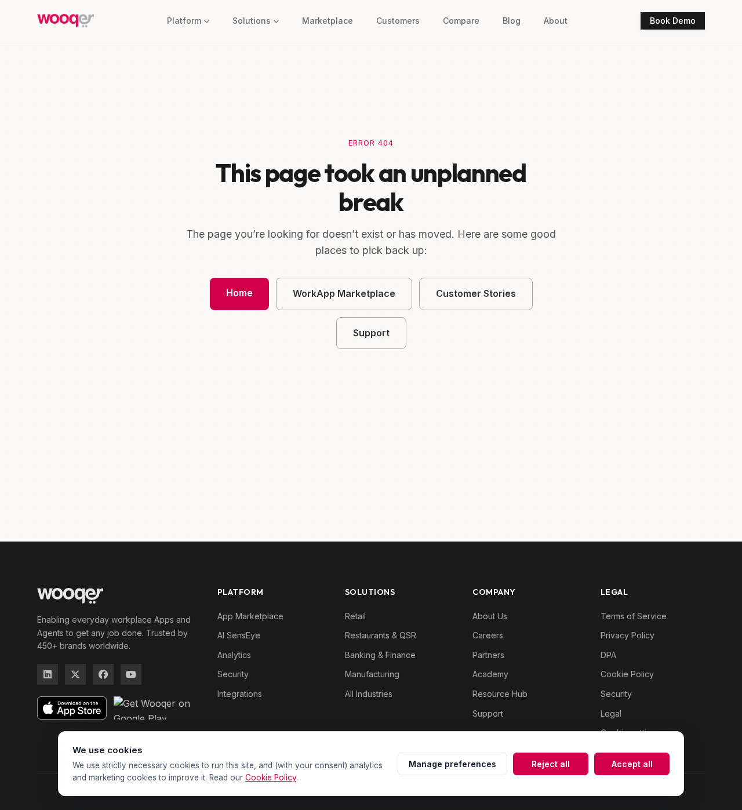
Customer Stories (476, 293)
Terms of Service (634, 616)
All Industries (368, 694)
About (556, 21)
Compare (461, 21)
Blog (512, 21)
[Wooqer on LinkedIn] (47, 674)
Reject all (551, 764)
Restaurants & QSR (380, 635)
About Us (489, 616)
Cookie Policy (627, 674)
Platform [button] (184, 21)
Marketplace (327, 21)
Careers (487, 635)
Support (371, 333)
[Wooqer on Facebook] (103, 674)
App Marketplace (250, 616)
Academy (490, 674)
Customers (398, 21)
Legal (611, 713)
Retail (355, 616)
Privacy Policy (627, 635)
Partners (488, 655)
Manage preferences (452, 764)
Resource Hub (500, 694)
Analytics (234, 655)
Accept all (632, 764)
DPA (608, 655)
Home (239, 293)
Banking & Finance (380, 655)
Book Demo (673, 21)
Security (233, 674)
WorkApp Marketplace (344, 293)
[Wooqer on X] (75, 674)
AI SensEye (238, 635)
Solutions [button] (251, 21)
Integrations (239, 694)
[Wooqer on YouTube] (131, 674)
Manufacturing (372, 674)
